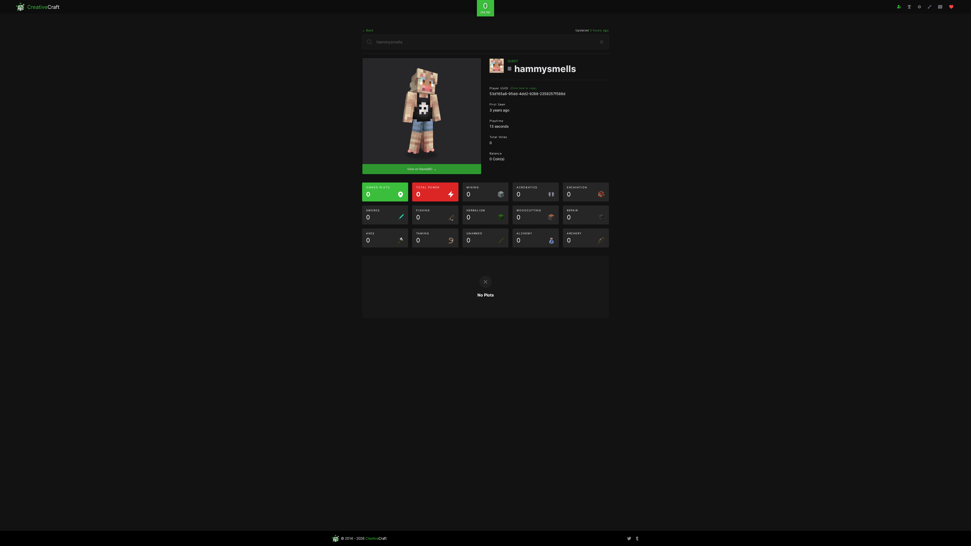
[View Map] (940, 6)
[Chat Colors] (929, 7)
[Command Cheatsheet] (919, 7)
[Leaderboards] (909, 7)
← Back (368, 30)
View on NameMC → (421, 169)
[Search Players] (899, 6)
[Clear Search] (602, 42)
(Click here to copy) (523, 88)
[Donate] (951, 6)
